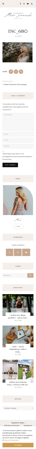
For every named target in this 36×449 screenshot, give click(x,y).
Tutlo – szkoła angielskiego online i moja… (18, 349)
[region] (18, 437)
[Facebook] (19, 3)
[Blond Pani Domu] (18, 15)
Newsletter (28, 425)
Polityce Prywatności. (11, 440)
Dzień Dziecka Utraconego (15, 84)
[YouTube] (27, 3)
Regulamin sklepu (18, 423)
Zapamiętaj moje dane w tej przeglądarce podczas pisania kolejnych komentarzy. (17, 156)
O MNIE (18, 226)
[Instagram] (23, 3)
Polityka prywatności (11, 425)
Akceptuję (18, 445)
